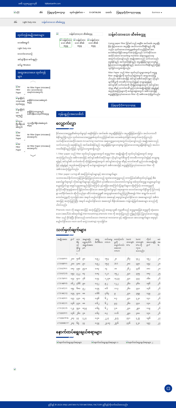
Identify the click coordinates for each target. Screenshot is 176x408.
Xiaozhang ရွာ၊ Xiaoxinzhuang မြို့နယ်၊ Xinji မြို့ (34, 377)
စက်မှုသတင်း (153, 378)
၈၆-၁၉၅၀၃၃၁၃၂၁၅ (22, 381)
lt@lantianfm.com (22, 385)
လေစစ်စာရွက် (23, 42)
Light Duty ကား (29, 22)
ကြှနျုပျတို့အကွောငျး (76, 375)
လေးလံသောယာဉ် (25, 53)
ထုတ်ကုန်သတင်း (155, 375)
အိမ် (15, 22)
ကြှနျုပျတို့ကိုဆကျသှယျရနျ (123, 105)
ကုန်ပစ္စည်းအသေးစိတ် (71, 114)
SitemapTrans (73, 386)
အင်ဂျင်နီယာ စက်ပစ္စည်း (27, 59)
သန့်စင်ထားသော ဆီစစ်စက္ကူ (53, 22)
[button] (33, 155)
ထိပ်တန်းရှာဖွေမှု (73, 382)
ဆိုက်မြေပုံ (71, 389)
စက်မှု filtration (24, 65)
